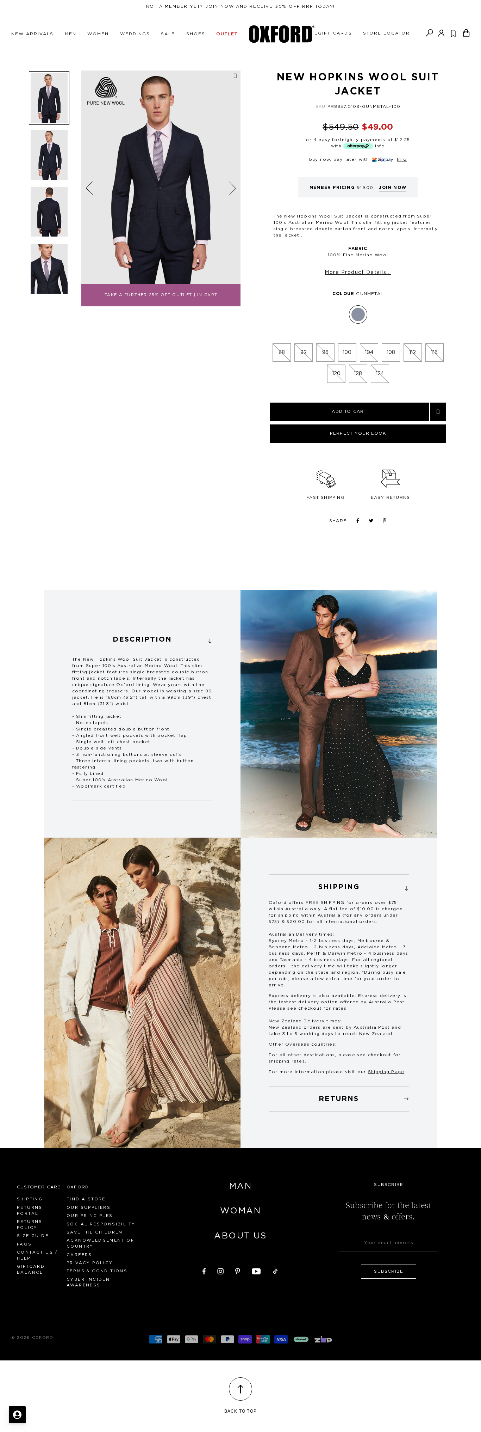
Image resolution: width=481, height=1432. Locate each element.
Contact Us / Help (37, 1255)
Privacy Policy (90, 1263)
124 (380, 373)
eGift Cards (333, 33)
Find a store (86, 1199)
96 (325, 352)
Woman (240, 1211)
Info (380, 146)
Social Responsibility (101, 1224)
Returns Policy (30, 1225)
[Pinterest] (237, 1270)
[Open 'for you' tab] (17, 1414)
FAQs (24, 1244)
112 (412, 352)
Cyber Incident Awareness (90, 1282)
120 (336, 373)
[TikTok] (275, 1270)
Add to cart (349, 411)
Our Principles (90, 1216)
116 (434, 352)
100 (347, 352)
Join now (392, 187)
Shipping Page (386, 1072)
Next (232, 187)
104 (369, 352)
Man (240, 1186)
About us (240, 1236)
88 (282, 352)
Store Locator (386, 33)
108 (391, 352)
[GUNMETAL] (358, 314)
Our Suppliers (89, 1208)
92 (303, 352)
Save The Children (95, 1232)
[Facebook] (204, 1270)
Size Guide (33, 1236)
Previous (89, 188)
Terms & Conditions (97, 1271)
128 (358, 373)
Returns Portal (30, 1211)
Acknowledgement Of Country (100, 1243)
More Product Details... (358, 272)
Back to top (240, 1411)
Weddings (135, 34)
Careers (79, 1255)
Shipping (30, 1199)
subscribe (388, 1271)
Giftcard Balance (31, 1269)
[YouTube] (256, 1270)
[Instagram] (220, 1270)
